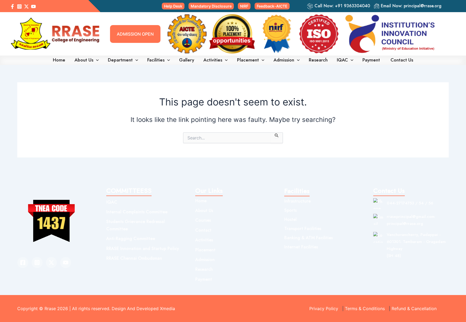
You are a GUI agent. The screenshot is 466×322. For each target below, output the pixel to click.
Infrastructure (297, 201)
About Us (83, 60)
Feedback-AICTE (272, 6)
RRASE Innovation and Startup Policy (142, 248)
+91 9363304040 (352, 6)
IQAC (342, 60)
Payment (371, 60)
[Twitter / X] (26, 6)
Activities (212, 60)
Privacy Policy (323, 308)
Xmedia (167, 308)
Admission (283, 60)
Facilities (156, 60)
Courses (203, 220)
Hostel (290, 219)
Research (318, 60)
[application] (96, 60)
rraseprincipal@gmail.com (411, 217)
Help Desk (173, 6)
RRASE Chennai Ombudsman (134, 258)
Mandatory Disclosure (211, 6)
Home (59, 60)
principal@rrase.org (422, 6)
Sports (290, 210)
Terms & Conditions (365, 308)
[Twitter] (51, 262)
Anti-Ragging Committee (130, 238)
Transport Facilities (302, 228)
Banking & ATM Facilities (308, 238)
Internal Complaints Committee (136, 212)
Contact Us (401, 60)
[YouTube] (33, 6)
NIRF (244, 6)
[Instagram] (19, 6)
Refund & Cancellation (414, 308)
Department (120, 60)
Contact (203, 230)
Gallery (186, 60)
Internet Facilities (301, 247)
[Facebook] (12, 6)
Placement (248, 60)
